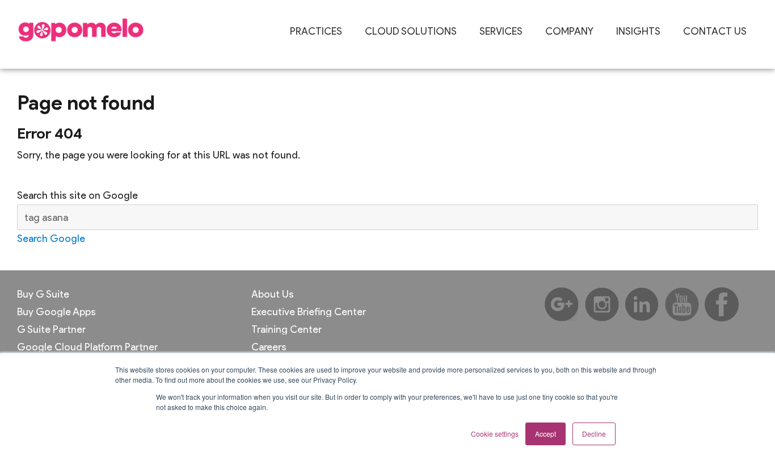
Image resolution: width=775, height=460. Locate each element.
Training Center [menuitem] (286, 329)
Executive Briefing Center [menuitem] (308, 312)
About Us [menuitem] (272, 294)
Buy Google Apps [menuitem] (56, 312)
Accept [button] (545, 433)
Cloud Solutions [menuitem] (411, 31)
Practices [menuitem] (316, 31)
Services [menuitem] (501, 31)
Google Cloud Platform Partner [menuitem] (87, 347)
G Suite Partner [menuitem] (51, 329)
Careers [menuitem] (269, 347)
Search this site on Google (77, 195)
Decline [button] (594, 433)
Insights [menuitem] (638, 31)
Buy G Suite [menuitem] (43, 294)
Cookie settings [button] (495, 433)
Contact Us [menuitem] (715, 31)
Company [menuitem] (569, 31)
